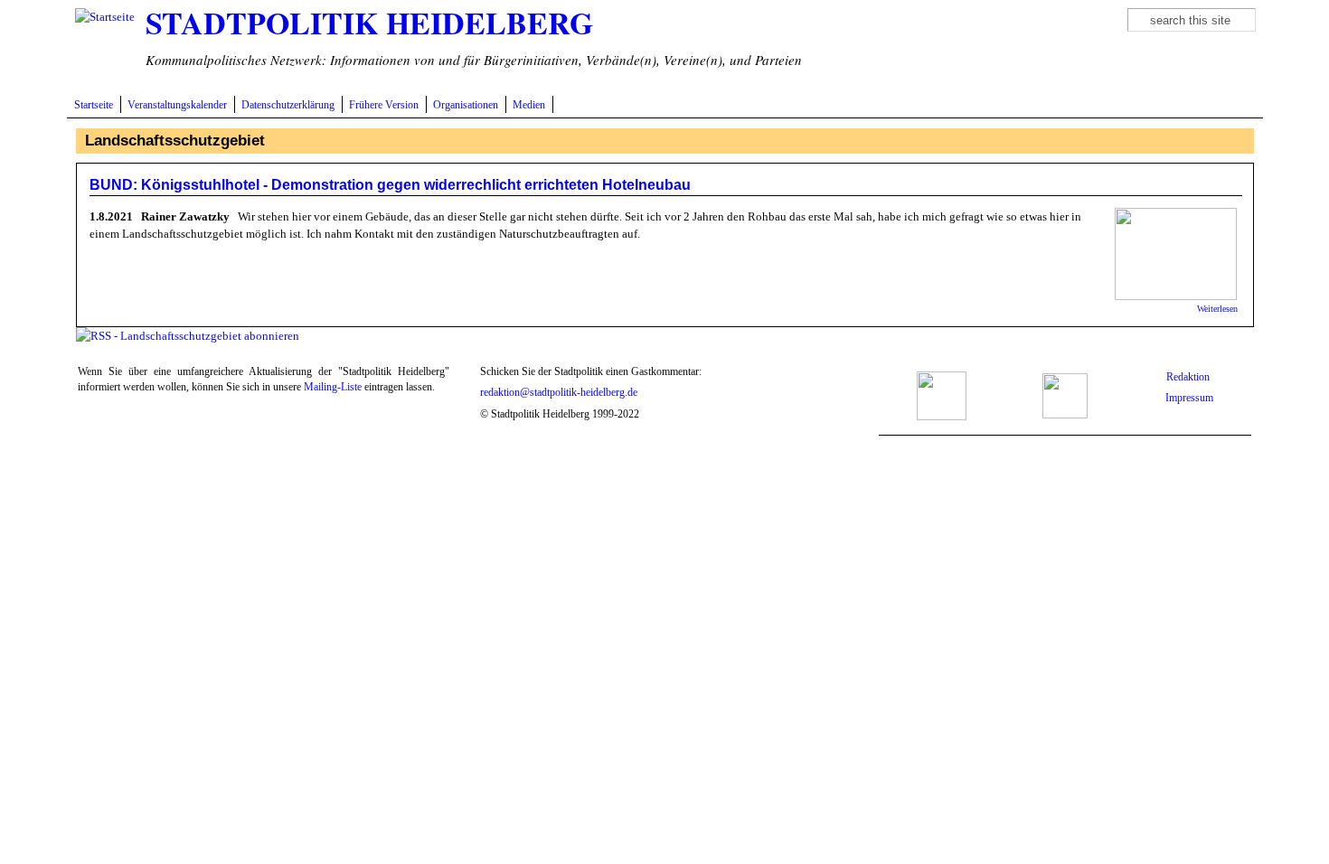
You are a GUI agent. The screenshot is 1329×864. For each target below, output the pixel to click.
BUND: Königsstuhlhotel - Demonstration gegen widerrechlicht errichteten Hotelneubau (390, 185)
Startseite (93, 105)
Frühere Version (384, 105)
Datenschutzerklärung (288, 105)
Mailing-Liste (333, 387)
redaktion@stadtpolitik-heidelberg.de (558, 393)
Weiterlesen (1217, 309)
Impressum (1189, 398)
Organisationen (465, 105)
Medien (529, 105)
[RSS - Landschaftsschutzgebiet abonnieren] (187, 336)
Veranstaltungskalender (177, 105)
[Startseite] (105, 16)
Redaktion (1189, 377)
